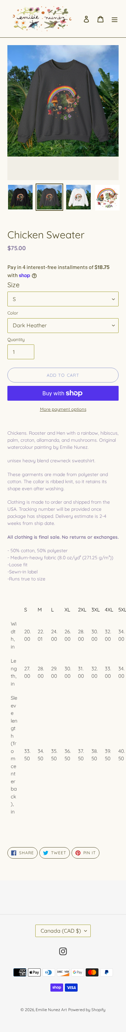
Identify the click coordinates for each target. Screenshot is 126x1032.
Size (13, 284)
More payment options (63, 409)
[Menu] (115, 18)
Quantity (16, 339)
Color (12, 312)
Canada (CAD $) (61, 930)
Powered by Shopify (87, 1009)
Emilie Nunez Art (51, 1009)
